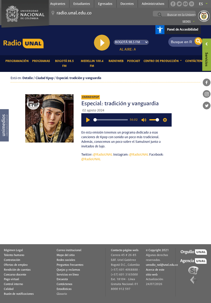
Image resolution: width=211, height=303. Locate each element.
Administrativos (153, 4)
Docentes (127, 4)
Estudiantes (81, 4)
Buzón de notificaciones (19, 294)
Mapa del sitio (66, 255)
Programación (17, 61)
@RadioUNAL (102, 155)
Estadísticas (64, 289)
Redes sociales (66, 260)
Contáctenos (196, 61)
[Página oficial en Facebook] (172, 3)
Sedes (186, 21)
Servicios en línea (68, 274)
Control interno (13, 284)
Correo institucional (69, 250)
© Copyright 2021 (157, 250)
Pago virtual (11, 279)
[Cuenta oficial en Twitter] (179, 3)
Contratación (12, 260)
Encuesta (62, 279)
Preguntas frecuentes (70, 265)
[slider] (110, 119)
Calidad (8, 289)
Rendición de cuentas (17, 269)
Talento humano (14, 255)
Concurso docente (15, 274)
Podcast (134, 61)
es (201, 4)
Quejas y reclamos (68, 269)
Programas (42, 61)
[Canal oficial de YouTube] (185, 3)
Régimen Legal (13, 250)
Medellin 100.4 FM (94, 64)
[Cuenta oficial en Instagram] (191, 3)
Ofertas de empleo (16, 265)
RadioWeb (117, 61)
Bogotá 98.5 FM (66, 64)
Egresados (105, 4)
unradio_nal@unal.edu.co (162, 265)
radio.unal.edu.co (74, 13)
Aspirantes (57, 4)
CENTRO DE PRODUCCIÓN (161, 61)
